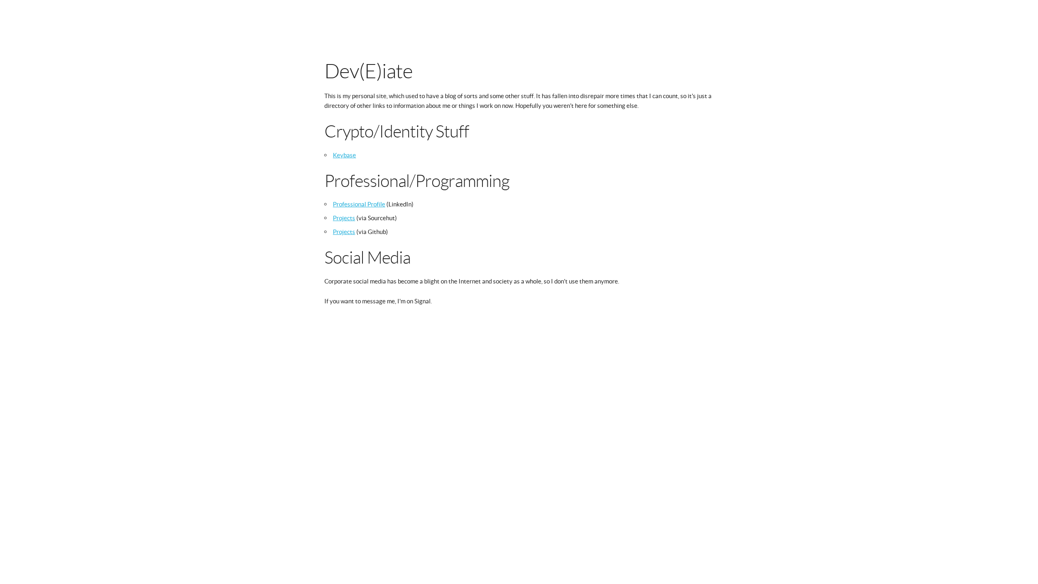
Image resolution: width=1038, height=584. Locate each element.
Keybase (344, 155)
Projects (344, 217)
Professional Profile (359, 204)
